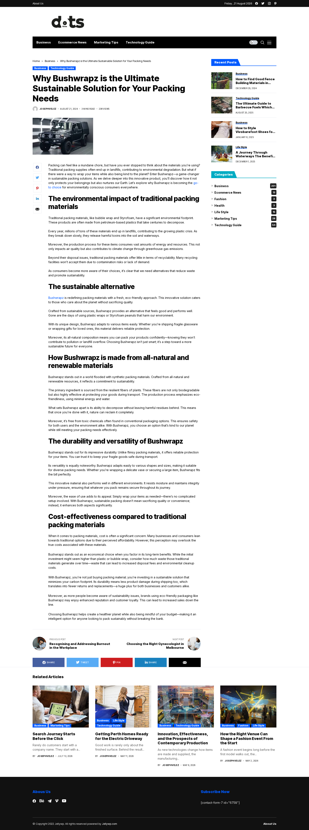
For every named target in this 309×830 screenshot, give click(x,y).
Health (244, 205)
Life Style (244, 212)
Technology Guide (62, 68)
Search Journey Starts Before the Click (54, 736)
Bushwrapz (56, 297)
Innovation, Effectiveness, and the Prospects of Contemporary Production (183, 738)
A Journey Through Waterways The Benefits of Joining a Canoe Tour (256, 154)
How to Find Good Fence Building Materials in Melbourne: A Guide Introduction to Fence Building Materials (255, 81)
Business (50, 61)
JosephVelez (48, 109)
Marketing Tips (244, 218)
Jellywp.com (109, 823)
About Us (269, 823)
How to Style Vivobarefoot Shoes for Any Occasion (255, 130)
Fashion (244, 199)
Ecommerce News (244, 192)
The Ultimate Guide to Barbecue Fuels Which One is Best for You (254, 105)
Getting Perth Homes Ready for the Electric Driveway (121, 736)
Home (36, 61)
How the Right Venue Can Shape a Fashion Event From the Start (246, 738)
